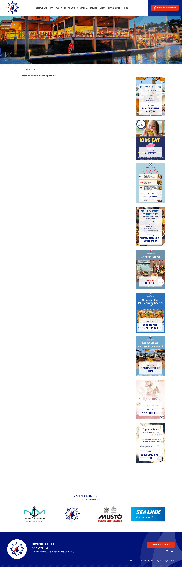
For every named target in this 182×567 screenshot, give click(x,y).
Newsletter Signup (161, 544)
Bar (51, 7)
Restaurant (41, 7)
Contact (126, 7)
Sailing (93, 7)
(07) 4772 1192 (40, 548)
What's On (73, 7)
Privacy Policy (155, 561)
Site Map (147, 561)
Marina (84, 7)
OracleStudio (171, 561)
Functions (61, 7)
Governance (114, 7)
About (103, 7)
